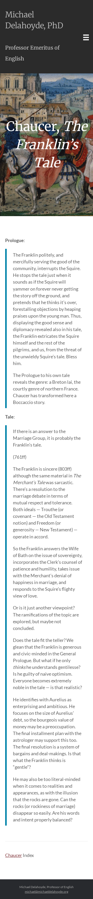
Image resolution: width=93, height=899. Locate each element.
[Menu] (86, 37)
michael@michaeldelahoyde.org (46, 892)
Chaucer (13, 855)
